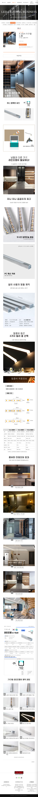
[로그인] (27, 795)
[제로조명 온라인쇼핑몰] (17, 778)
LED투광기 (3, 22)
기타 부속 (22, 24)
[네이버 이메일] (21, 778)
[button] (4, 46)
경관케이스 (24, 22)
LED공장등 (8, 22)
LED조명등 (5, 24)
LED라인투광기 (18, 22)
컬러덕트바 (31, 24)
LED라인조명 (13, 22)
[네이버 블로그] (19, 778)
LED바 (15, 24)
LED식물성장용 (10, 24)
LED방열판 (18, 24)
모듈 (34, 24)
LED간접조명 (34, 22)
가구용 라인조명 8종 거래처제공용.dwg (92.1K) (26, 47)
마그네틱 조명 (29, 22)
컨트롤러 (26, 24)
